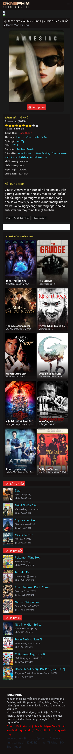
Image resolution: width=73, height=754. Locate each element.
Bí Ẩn (44, 137)
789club (52, 742)
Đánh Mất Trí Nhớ (17, 117)
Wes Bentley (43, 153)
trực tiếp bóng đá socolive (45, 738)
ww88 (23, 738)
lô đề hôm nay (36, 742)
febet (17, 746)
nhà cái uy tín (16, 742)
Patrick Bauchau (39, 157)
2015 (15, 145)
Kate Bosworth (26, 153)
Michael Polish (25, 149)
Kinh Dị (20, 137)
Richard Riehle (19, 157)
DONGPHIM (15, 695)
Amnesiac (39, 218)
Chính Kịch (32, 137)
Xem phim (38, 107)
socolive (12, 738)
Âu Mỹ (20, 141)
